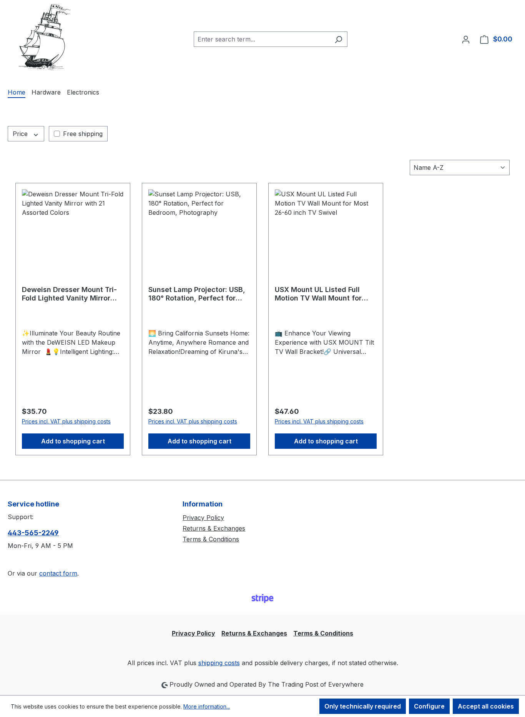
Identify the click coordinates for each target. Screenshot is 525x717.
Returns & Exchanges (214, 528)
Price (21, 134)
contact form (58, 573)
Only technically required (362, 706)
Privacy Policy (203, 517)
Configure (429, 706)
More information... (206, 706)
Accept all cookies (486, 706)
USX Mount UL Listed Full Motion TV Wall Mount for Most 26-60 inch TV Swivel (320, 293)
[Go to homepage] (46, 37)
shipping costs (219, 663)
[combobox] (262, 39)
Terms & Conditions (211, 539)
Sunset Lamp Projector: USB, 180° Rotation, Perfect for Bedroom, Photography (196, 293)
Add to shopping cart (73, 441)
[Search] (338, 39)
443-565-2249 (33, 533)
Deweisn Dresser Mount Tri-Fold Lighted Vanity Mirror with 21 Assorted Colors (69, 293)
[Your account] (466, 39)
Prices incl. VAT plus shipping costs (66, 421)
